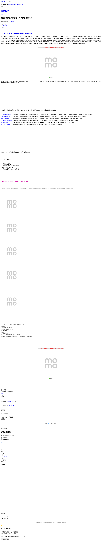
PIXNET (40, 522)
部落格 (5, 26)
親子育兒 (11, 405)
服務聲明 (64, 522)
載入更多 (3, 410)
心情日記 (12, 21)
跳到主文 (3, 14)
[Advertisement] (51, 96)
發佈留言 (3, 418)
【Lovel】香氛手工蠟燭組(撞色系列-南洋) (18, 33)
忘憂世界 (5, 11)
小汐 (2, 393)
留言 (11, 401)
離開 (8, 539)
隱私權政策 (59, 522)
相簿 (4, 24)
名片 (4, 27)
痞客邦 (8, 401)
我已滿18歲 (3, 539)
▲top (2, 407)
